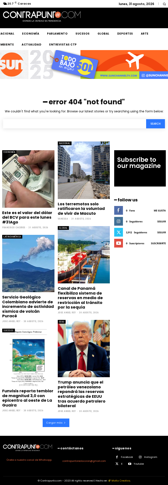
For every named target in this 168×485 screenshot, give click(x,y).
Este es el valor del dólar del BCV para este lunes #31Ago (27, 217)
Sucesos (9, 330)
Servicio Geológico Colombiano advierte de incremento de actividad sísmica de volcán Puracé (28, 306)
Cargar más (54, 422)
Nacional (64, 143)
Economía (9, 152)
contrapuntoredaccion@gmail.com (84, 461)
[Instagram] (140, 457)
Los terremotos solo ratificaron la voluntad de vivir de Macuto (81, 208)
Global (63, 228)
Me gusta (160, 210)
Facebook (127, 457)
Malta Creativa (121, 480)
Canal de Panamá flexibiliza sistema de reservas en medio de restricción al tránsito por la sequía (80, 298)
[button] (164, 4)
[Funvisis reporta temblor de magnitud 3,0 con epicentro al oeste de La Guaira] (28, 357)
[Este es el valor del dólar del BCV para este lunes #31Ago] (28, 179)
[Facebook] (117, 457)
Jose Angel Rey (11, 321)
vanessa (63, 218)
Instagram (150, 457)
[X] (117, 464)
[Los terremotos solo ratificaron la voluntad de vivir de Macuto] (84, 170)
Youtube (139, 464)
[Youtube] (129, 464)
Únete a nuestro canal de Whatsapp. (29, 460)
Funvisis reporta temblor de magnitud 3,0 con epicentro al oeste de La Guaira (27, 398)
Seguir (161, 221)
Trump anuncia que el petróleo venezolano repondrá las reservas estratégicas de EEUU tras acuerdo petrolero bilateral (81, 393)
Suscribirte (158, 243)
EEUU (61, 321)
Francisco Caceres (13, 227)
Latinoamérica (12, 236)
